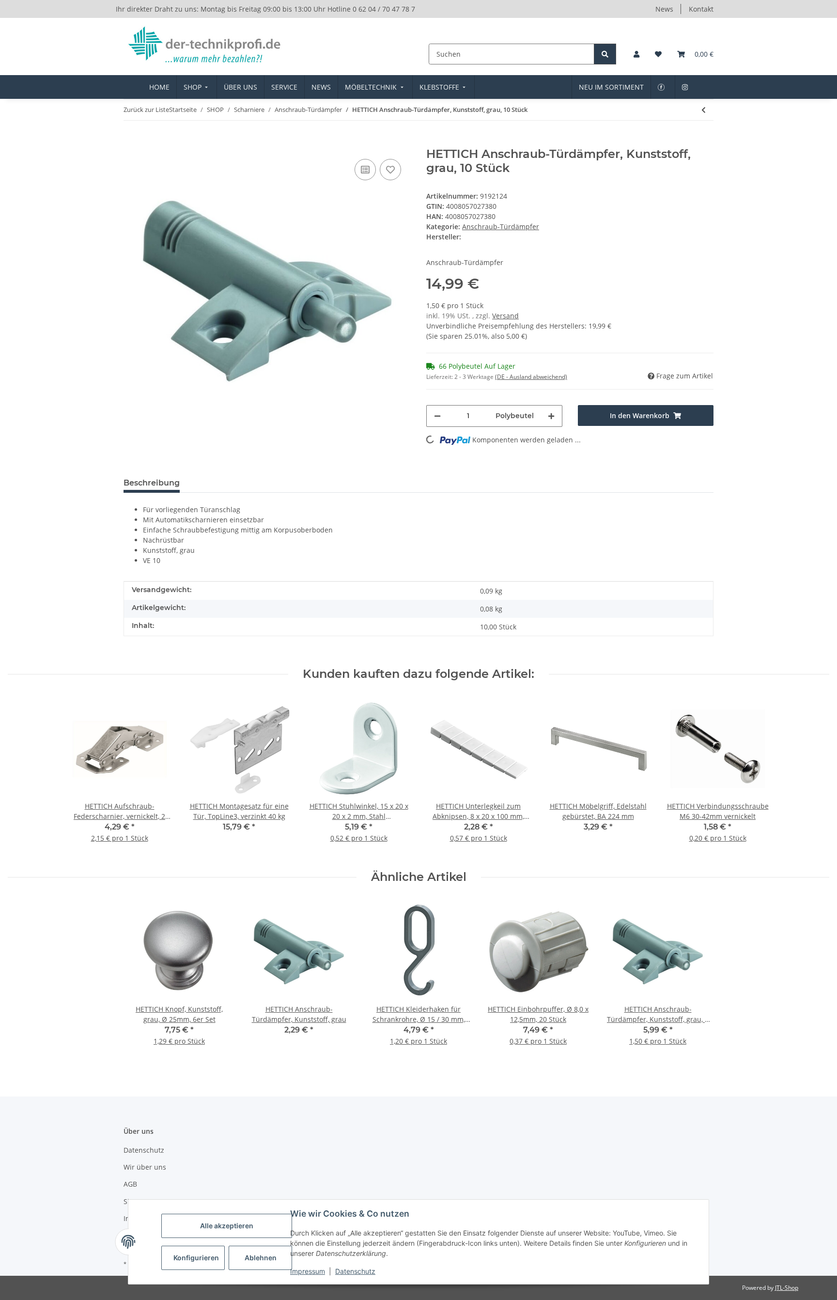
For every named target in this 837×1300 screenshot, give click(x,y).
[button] (636, 54)
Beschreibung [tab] (152, 482)
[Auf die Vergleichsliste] (365, 169)
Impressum (307, 1271)
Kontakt (701, 9)
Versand (505, 315)
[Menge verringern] (437, 416)
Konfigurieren (196, 1257)
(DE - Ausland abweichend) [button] (531, 377)
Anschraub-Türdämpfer (500, 226)
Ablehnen (261, 1257)
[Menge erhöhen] (551, 416)
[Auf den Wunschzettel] (390, 169)
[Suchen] (605, 54)
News (664, 9)
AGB (130, 1184)
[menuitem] (159, 87)
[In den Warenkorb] (131, 142)
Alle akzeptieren (226, 1226)
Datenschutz (355, 1271)
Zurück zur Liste (146, 109)
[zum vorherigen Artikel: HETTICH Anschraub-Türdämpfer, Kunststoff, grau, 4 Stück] (703, 109)
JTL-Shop (786, 1288)
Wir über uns (145, 1167)
